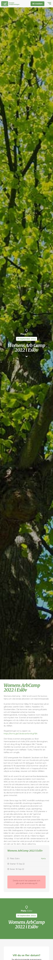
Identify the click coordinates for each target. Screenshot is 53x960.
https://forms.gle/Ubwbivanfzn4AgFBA (20, 734)
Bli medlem (37, 4)
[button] (49, 3)
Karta (43, 858)
